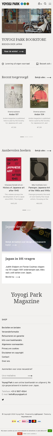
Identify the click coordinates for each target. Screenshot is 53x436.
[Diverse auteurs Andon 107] (14, 96)
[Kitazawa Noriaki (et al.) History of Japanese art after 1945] (14, 169)
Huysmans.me (26, 417)
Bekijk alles (40, 77)
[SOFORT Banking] (24, 422)
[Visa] (39, 422)
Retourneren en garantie (13, 336)
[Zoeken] (45, 4)
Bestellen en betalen (11, 328)
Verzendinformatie (10, 332)
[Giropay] (29, 422)
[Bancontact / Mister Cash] (19, 422)
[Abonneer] (29, 376)
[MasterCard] (34, 422)
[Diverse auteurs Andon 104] (39, 96)
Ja (50, 431)
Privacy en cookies (10, 348)
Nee (20, 434)
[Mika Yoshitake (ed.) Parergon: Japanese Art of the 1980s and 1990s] (39, 169)
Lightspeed (38, 414)
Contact (5, 357)
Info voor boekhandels (12, 340)
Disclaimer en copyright (12, 353)
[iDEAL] (14, 422)
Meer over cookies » (29, 434)
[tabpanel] (13, 108)
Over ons (6, 361)
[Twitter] (3, 400)
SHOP (4, 320)
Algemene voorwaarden (12, 344)
